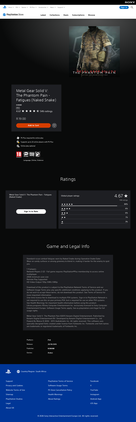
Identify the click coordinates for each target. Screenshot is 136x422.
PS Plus (32, 7)
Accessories (42, 7)
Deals (65, 15)
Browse (91, 15)
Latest (43, 15)
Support (60, 7)
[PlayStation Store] (14, 14)
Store (10, 7)
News (52, 7)
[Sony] (130, 4)
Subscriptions (78, 15)
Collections (55, 15)
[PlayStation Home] (4, 7)
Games (24, 7)
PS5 (17, 7)
